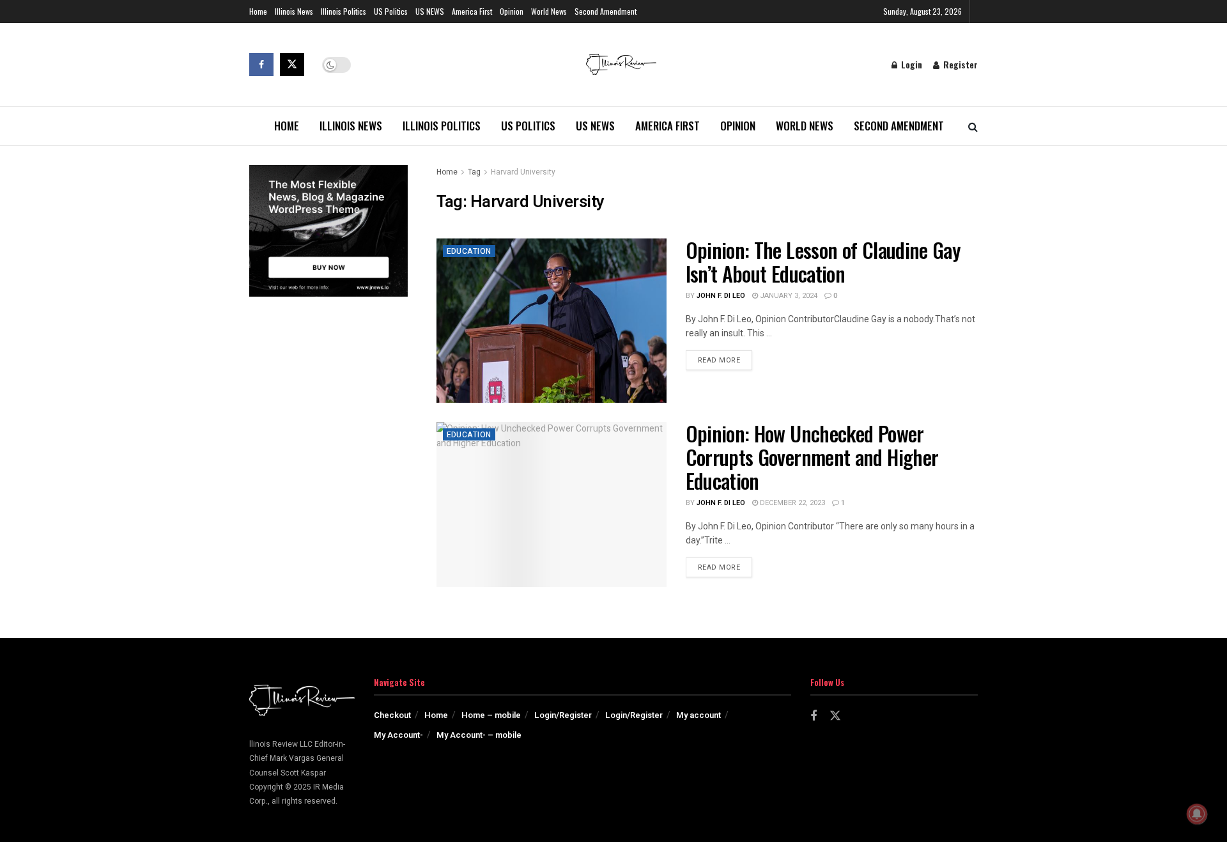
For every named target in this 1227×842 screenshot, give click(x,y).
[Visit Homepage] (621, 65)
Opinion (511, 11)
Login (910, 64)
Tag (474, 172)
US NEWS (429, 11)
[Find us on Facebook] (261, 64)
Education (469, 251)
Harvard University (523, 172)
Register (959, 64)
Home (258, 11)
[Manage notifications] (1197, 814)
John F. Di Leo (721, 295)
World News (549, 11)
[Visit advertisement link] (328, 231)
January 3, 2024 (787, 295)
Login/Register (563, 715)
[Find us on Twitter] (292, 64)
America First (472, 11)
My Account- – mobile (478, 735)
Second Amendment (606, 11)
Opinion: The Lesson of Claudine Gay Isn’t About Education (823, 261)
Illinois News (294, 11)
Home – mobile (491, 715)
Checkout (392, 715)
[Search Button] (973, 126)
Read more (725, 360)
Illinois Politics (343, 11)
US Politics (391, 11)
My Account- (398, 735)
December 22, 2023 (791, 502)
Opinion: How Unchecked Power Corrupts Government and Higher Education (812, 456)
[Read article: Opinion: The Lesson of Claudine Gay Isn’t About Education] (551, 320)
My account (698, 715)
